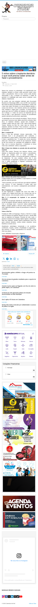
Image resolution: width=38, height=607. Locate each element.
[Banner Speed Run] (19, 437)
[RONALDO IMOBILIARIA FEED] (28, 243)
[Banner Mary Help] (19, 421)
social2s (8, 261)
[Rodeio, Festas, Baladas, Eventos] (19, 503)
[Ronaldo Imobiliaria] (19, 390)
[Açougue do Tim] (19, 452)
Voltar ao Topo (32, 603)
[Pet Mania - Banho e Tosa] (19, 468)
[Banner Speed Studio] (19, 406)
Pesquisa (4, 16)
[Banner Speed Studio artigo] (19, 170)
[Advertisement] (19, 40)
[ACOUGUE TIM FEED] (9, 243)
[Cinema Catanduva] (19, 519)
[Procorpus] (19, 484)
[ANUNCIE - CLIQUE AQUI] (19, 68)
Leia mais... (5, 276)
